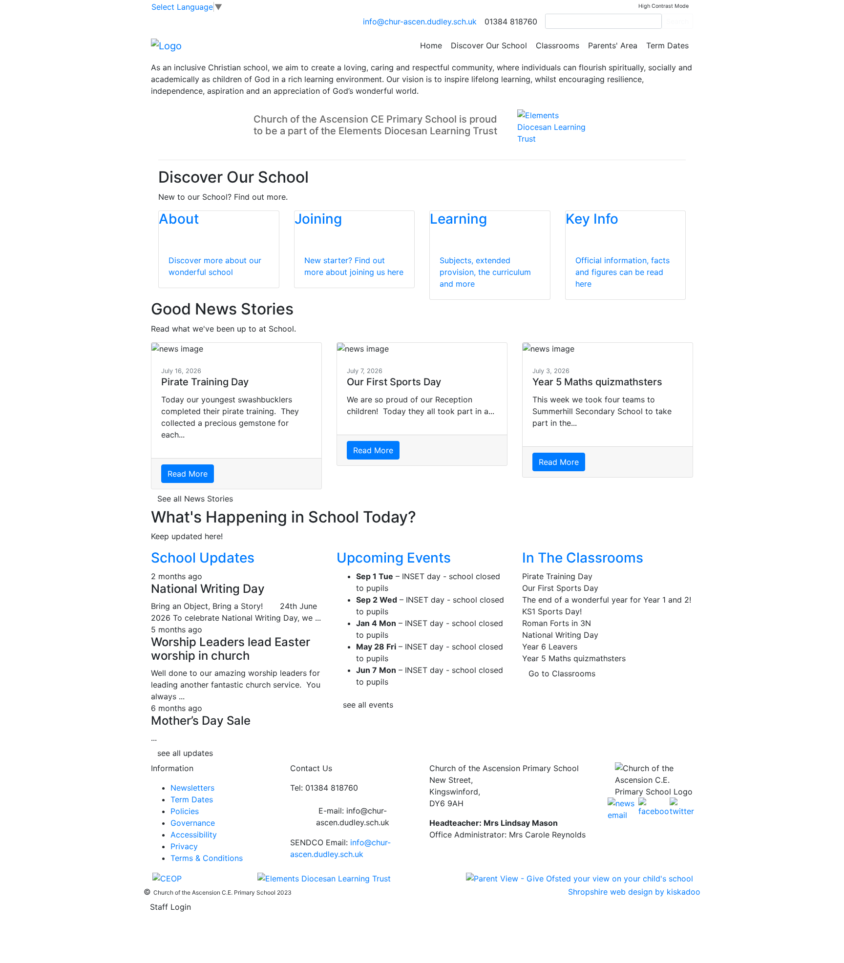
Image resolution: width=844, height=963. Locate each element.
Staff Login (170, 907)
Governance (192, 823)
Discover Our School (489, 45)
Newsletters (192, 788)
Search (677, 21)
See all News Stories (195, 498)
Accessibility (193, 834)
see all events (368, 705)
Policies (184, 811)
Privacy (184, 846)
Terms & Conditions (206, 858)
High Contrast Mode (663, 6)
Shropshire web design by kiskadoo (634, 892)
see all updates (185, 753)
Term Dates (667, 45)
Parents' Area (612, 45)
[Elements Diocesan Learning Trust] (324, 877)
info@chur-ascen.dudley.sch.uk (420, 21)
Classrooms (557, 45)
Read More (188, 474)
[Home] (166, 45)
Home (431, 45)
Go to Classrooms (561, 673)
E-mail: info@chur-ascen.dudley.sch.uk (352, 816)
